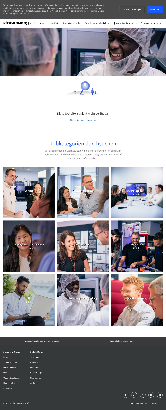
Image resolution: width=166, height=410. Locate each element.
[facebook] (125, 395)
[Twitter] (143, 395)
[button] (119, 23)
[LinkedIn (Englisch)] (134, 395)
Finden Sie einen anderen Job (83, 120)
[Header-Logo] (20, 23)
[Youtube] (160, 395)
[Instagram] (151, 395)
